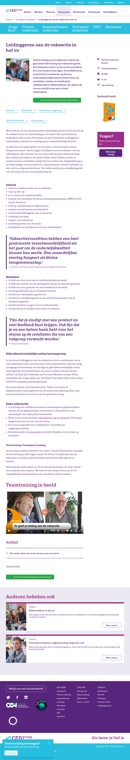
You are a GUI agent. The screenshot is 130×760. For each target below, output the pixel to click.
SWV (97, 27)
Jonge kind (13, 28)
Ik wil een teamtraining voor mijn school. (60, 100)
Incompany (37, 120)
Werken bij (108, 3)
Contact (121, 3)
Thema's (50, 12)
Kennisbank (94, 3)
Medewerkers (82, 698)
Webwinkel (79, 12)
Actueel (68, 3)
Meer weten (111, 625)
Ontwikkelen (110, 12)
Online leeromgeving (50, 110)
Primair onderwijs (30, 28)
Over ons (80, 3)
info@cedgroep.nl (104, 706)
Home (58, 3)
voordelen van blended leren (32, 381)
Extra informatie (15, 120)
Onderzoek (94, 12)
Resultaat (26, 110)
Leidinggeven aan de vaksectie (54, 417)
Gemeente (113, 27)
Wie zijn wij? (82, 691)
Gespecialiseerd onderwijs (55, 28)
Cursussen (64, 12)
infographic (35, 432)
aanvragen (11, 753)
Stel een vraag (111, 153)
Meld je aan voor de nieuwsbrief (26, 688)
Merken (38, 12)
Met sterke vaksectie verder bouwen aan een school (34, 553)
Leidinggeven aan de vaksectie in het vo (57, 19)
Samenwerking (83, 695)
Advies (27, 12)
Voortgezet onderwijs (25, 19)
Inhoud (10, 110)
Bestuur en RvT (83, 702)
